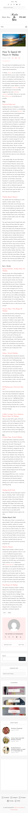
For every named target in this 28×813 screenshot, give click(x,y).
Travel (4, 48)
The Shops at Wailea (10, 585)
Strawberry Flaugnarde (16, 728)
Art (14, 690)
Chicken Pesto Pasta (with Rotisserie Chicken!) (17, 738)
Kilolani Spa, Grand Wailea (12, 437)
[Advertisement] (14, 775)
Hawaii (9, 73)
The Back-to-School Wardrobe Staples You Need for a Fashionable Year (18, 749)
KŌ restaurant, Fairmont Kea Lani (12, 388)
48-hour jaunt (8, 96)
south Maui (15, 87)
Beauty (14, 701)
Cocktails (14, 711)
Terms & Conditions (19, 807)
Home (12, 1)
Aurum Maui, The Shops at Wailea (12, 309)
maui (4, 612)
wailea (9, 612)
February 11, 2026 (6, 58)
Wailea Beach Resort (10, 197)
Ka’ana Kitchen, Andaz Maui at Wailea (13, 269)
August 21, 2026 (14, 741)
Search (4, 656)
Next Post (21, 644)
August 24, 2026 (14, 730)
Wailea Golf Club (8, 490)
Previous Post (8, 644)
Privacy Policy (14, 809)
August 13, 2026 (14, 752)
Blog (16, 1)
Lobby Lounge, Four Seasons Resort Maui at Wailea (12, 415)
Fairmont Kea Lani (8, 104)
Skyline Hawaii (7, 547)
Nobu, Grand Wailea (10, 353)
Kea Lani (20, 111)
